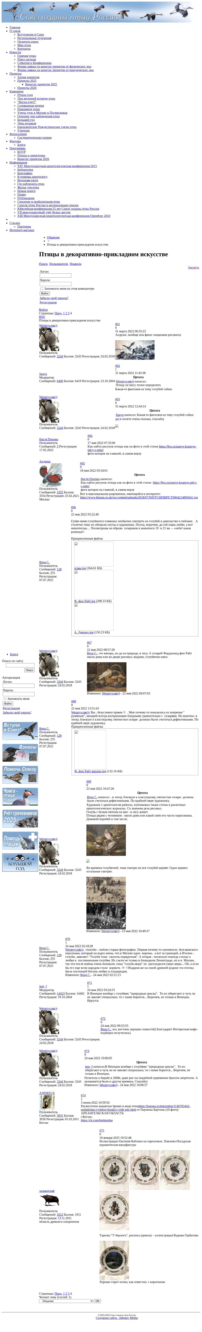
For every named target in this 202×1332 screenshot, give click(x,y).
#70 (67, 939)
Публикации (26, 198)
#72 (103, 1018)
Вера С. (44, 562)
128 (59, 569)
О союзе (15, 31)
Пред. (58, 313)
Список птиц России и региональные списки (48, 205)
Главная (14, 27)
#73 (86, 1051)
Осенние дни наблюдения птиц (38, 116)
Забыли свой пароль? (17, 712)
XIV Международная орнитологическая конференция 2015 (57, 166)
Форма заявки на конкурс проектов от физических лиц (54, 66)
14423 (61, 993)
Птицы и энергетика (31, 155)
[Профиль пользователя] (49, 350)
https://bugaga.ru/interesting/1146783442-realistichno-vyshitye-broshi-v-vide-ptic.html (135, 1107)
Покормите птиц (28, 109)
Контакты (24, 48)
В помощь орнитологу (32, 176)
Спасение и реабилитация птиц (38, 201)
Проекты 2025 (26, 80)
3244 (60, 356)
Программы (17, 148)
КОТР (21, 152)
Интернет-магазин (21, 230)
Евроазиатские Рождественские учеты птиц (47, 127)
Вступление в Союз (30, 34)
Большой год (26, 120)
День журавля (26, 123)
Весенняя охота (27, 180)
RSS (42, 316)
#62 (117, 365)
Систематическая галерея (34, 137)
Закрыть (193, 267)
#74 (83, 1095)
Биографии (24, 173)
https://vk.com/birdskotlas (97, 1120)
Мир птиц (24, 45)
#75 (101, 1130)
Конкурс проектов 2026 (33, 159)
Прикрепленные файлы (87, 538)
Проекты (15, 73)
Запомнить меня (18, 698)
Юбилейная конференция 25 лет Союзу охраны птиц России (58, 208)
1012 (60, 1214)
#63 (117, 399)
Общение (53, 237)
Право (21, 194)
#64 (90, 435)
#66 (73, 507)
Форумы (15, 141)
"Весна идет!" (26, 102)
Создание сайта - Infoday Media (117, 1318)
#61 (117, 324)
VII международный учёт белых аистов (43, 212)
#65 (82, 463)
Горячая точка (26, 55)
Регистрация (11, 708)
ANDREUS (47, 1093)
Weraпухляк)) (48, 325)
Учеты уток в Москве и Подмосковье (42, 112)
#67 (89, 642)
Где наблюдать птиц (30, 184)
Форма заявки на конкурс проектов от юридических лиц (55, 70)
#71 (89, 982)
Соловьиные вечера (30, 105)
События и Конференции (34, 63)
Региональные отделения (34, 38)
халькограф (46, 1191)
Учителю (23, 130)
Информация (18, 162)
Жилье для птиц (28, 187)
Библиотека (25, 169)
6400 (60, 381)
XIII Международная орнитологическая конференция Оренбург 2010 (63, 216)
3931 (60, 1115)
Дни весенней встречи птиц (36, 98)
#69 (88, 781)
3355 (60, 492)
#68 (73, 701)
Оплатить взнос (28, 41)
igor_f (43, 986)
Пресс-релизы (26, 59)
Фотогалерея (18, 134)
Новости (15, 52)
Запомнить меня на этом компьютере (69, 288)
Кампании (16, 91)
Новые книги (26, 191)
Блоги (21, 144)
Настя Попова (48, 439)
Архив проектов (28, 77)
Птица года (25, 95)
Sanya (43, 374)
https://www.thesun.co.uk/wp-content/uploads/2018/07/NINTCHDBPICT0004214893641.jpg (139, 497)
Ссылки (14, 223)
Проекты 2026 (26, 87)
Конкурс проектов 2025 (41, 84)
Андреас (45, 461)
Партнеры (24, 226)
